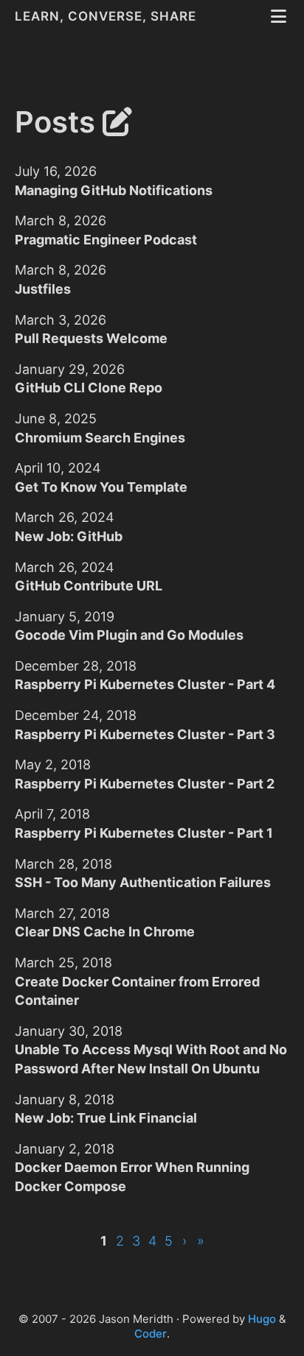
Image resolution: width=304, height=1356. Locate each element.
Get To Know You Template (101, 487)
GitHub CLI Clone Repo (88, 387)
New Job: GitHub (68, 536)
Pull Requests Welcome (91, 338)
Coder (150, 1334)
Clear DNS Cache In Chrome (105, 931)
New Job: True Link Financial (106, 1118)
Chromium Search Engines (100, 437)
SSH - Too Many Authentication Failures (143, 882)
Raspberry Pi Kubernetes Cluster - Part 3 (145, 734)
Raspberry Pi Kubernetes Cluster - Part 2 (144, 783)
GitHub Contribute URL (88, 585)
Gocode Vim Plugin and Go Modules (129, 635)
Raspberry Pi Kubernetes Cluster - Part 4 (145, 684)
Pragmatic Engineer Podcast (106, 239)
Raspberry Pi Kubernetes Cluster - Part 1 (144, 833)
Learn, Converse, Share (107, 16)
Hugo (262, 1319)
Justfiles (43, 289)
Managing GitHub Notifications (114, 190)
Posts (59, 122)
